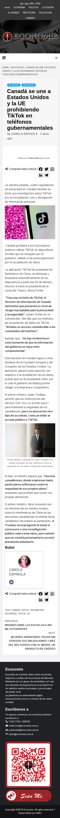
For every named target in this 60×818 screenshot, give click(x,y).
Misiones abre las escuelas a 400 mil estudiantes (28, 625)
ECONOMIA (19, 7)
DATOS (25, 610)
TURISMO (30, 17)
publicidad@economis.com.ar (23, 730)
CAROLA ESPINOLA (24, 133)
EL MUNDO (13, 12)
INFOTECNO (29, 12)
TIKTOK (22, 613)
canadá (16, 610)
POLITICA (33, 7)
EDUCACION (45, 12)
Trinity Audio (33, 158)
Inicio (7, 7)
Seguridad (11, 613)
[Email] (11, 582)
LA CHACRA (48, 7)
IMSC (39, 813)
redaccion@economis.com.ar (23, 725)
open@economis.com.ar (20, 734)
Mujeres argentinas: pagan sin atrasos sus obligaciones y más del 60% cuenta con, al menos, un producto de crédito (31, 641)
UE (28, 613)
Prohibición (37, 610)
